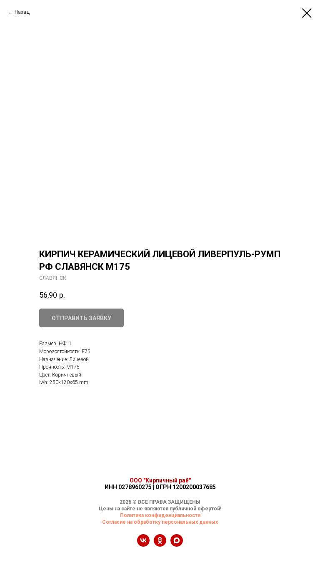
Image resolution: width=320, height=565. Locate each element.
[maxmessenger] (176, 544)
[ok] (160, 544)
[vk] (143, 544)
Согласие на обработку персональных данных (160, 522)
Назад (22, 12)
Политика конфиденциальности (160, 515)
